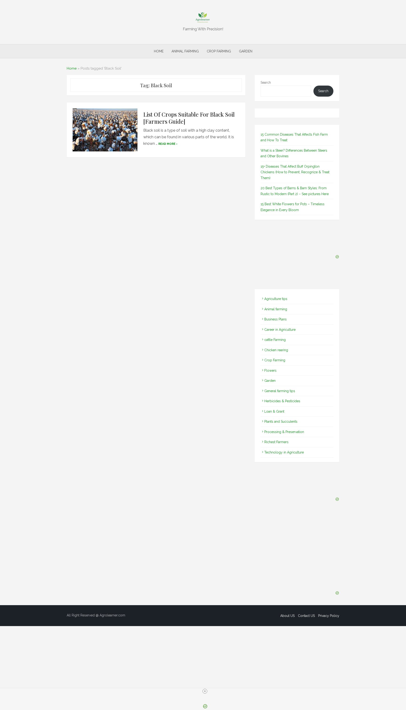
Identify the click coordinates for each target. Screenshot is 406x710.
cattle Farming (275, 340)
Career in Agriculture (280, 329)
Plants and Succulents (280, 421)
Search (266, 82)
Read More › (167, 144)
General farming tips (279, 391)
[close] (205, 691)
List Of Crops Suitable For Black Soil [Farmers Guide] (189, 118)
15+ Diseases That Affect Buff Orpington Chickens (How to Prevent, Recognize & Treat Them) (295, 172)
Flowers (270, 370)
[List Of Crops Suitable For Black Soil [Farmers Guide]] (105, 129)
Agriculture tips (275, 299)
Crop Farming (219, 51)
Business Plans (275, 319)
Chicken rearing (276, 350)
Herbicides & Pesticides (282, 401)
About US (287, 616)
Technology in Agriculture (284, 452)
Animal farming (185, 51)
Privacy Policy (328, 616)
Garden (245, 51)
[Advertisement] (156, 220)
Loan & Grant (274, 411)
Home (159, 51)
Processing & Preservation (284, 432)
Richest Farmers (276, 442)
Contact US (306, 616)
